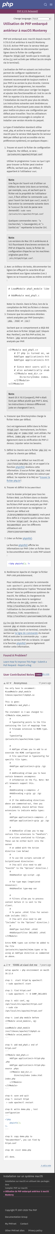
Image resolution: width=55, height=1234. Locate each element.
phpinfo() (20, 467)
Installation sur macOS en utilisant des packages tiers (27, 1183)
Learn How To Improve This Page (19, 661)
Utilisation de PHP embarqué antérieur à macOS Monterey (27, 1193)
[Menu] (51, 4)
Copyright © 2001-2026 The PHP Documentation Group (21, 1213)
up (5, 683)
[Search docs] (45, 4)
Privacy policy (35, 1230)
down (10, 683)
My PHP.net (10, 1223)
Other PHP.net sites (14, 1230)
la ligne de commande (26, 633)
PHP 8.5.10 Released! (27, 11)
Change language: (22, 18)
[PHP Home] (8, 4)
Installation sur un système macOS (23, 1176)
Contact (24, 1223)
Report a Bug (24, 665)
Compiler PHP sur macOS (16, 1188)
